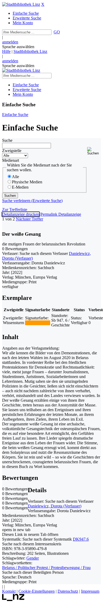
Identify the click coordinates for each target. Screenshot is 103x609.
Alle (15, 176)
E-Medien (20, 187)
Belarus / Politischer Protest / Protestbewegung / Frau (46, 567)
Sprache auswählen (18, 46)
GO (57, 32)
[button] (94, 151)
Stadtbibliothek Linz (30, 51)
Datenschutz (68, 591)
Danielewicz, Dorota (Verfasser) (54, 506)
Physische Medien (27, 182)
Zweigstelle (11, 150)
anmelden (10, 42)
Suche (7, 140)
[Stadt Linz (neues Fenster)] (13, 599)
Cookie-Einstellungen (36, 591)
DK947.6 (81, 539)
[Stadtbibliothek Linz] (21, 4)
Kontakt (9, 591)
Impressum (90, 591)
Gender (32, 558)
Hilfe (6, 51)
